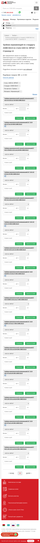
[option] (5, 19)
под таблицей (27, 69)
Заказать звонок (6, 15)
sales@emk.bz (16, 15)
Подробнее (23, 541)
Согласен (30, 541)
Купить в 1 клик (31, 118)
